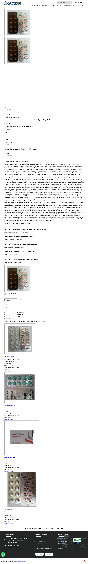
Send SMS (49, 554)
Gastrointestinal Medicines (42, 546)
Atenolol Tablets (9, 356)
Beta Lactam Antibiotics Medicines (44, 548)
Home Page (35, 5)
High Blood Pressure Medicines (13, 116)
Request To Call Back (9, 111)
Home (7, 112)
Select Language (78, 2)
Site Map (61, 548)
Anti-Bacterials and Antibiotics (43, 543)
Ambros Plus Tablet (9, 457)
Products (8, 114)
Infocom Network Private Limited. (19, 561)
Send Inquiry (9, 109)
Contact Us (80, 5)
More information (69, 5)
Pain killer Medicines (40, 541)
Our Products (57, 5)
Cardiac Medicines (40, 539)
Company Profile (45, 5)
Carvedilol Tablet (9, 509)
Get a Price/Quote (8, 122)
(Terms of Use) (29, 560)
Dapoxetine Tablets (9, 405)
